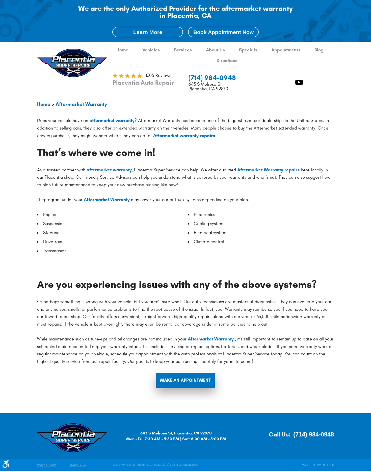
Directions (227, 60)
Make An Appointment (185, 380)
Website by (318, 465)
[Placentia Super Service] (72, 63)
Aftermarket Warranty (81, 104)
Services (183, 50)
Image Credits (46, 465)
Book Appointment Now (223, 32)
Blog (319, 50)
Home (122, 50)
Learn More (147, 32)
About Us (215, 50)
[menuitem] (122, 50)
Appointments (285, 50)
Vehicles (151, 50)
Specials (248, 50)
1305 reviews (158, 75)
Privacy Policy (77, 465)
